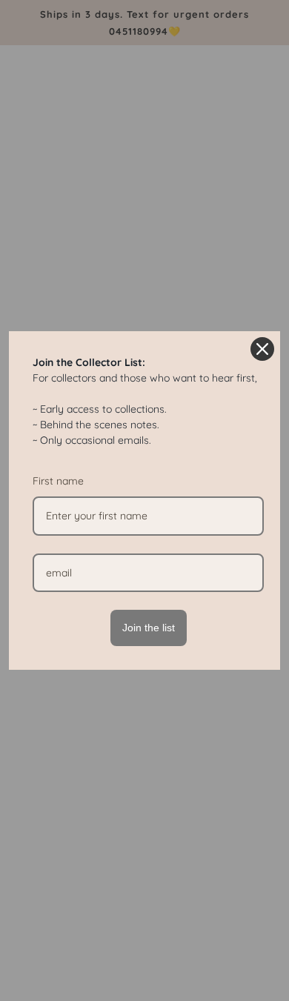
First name (58, 481)
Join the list (148, 627)
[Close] (262, 349)
